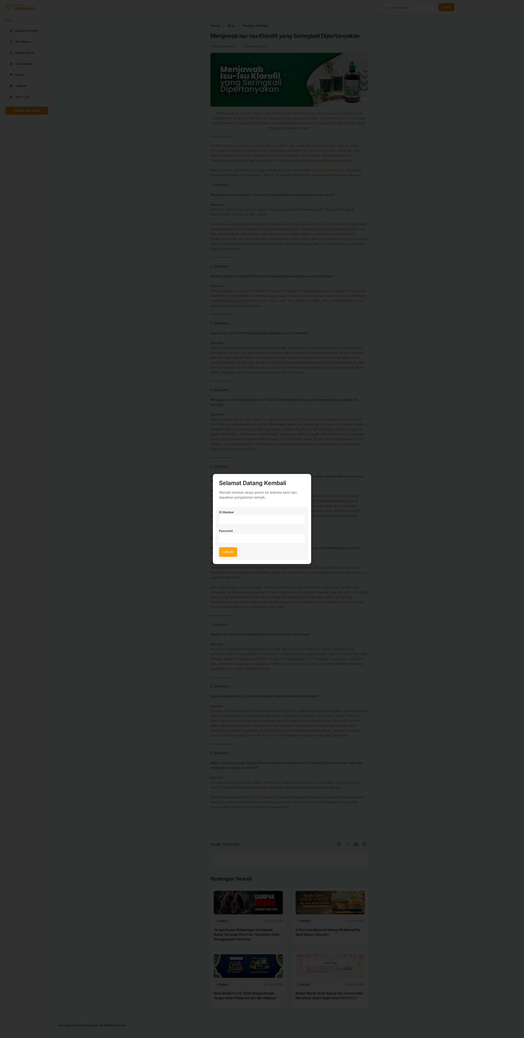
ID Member (226, 512)
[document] (262, 519)
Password (226, 531)
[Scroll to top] (518, 1027)
